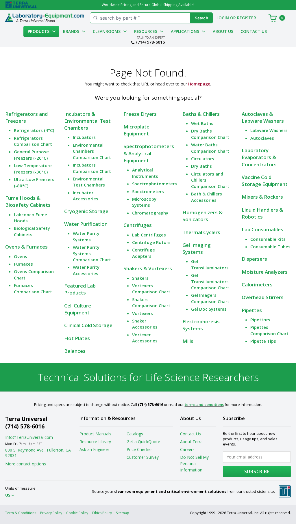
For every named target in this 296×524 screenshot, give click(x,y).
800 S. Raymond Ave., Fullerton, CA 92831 (38, 452)
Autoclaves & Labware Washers (263, 117)
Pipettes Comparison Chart (269, 330)
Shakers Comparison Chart (151, 302)
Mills (187, 341)
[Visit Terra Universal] (21, 5)
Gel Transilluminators (210, 264)
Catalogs (135, 434)
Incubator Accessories (85, 196)
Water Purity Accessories (86, 270)
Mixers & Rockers (262, 196)
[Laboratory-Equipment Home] (44, 18)
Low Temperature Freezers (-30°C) (33, 168)
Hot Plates (77, 338)
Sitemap (122, 512)
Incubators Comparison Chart (92, 168)
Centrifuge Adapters (143, 253)
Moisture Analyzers (265, 271)
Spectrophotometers (154, 184)
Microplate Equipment (136, 130)
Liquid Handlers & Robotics (262, 213)
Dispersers (254, 259)
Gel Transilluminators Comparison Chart (210, 281)
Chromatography (150, 213)
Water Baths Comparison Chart (210, 148)
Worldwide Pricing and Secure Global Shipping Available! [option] (148, 4)
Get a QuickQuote (143, 441)
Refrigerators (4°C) (34, 130)
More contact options (25, 464)
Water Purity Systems (86, 236)
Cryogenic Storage (86, 211)
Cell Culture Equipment (77, 309)
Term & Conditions (20, 512)
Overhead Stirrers (263, 297)
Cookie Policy (77, 512)
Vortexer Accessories (145, 338)
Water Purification (86, 224)
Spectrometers (148, 191)
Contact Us (253, 31)
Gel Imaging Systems (196, 248)
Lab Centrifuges (149, 235)
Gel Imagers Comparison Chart (210, 298)
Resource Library (95, 441)
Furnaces (23, 264)
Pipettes (252, 310)
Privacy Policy (51, 512)
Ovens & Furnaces (26, 246)
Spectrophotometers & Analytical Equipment (148, 153)
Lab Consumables (262, 229)
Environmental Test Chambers (89, 182)
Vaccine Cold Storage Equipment (265, 180)
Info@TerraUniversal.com (29, 437)
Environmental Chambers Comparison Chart (92, 151)
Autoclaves (262, 138)
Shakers (140, 278)
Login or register (236, 17)
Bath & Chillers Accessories (206, 197)
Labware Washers (269, 130)
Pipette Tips (263, 341)
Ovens (20, 256)
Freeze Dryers (140, 114)
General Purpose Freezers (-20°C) (31, 155)
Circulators (202, 158)
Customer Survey (143, 457)
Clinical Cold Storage (88, 325)
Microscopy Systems (144, 202)
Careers (187, 449)
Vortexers (142, 313)
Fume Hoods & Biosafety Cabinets (28, 201)
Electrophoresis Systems (201, 325)
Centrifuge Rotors (151, 242)
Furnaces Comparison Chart (33, 288)
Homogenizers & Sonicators (202, 216)
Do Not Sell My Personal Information (194, 463)
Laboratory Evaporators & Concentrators (259, 157)
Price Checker (139, 449)
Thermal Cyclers (201, 232)
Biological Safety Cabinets (32, 231)
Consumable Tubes (270, 246)
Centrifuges (137, 225)
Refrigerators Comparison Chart (33, 141)
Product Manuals (95, 434)
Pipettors (260, 319)
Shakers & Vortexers (147, 268)
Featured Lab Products (80, 289)
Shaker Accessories (145, 324)
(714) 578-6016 (150, 42)
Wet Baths (202, 123)
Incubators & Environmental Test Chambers (87, 121)
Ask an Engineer (94, 449)
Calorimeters (257, 284)
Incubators (84, 137)
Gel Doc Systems (209, 309)
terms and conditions (204, 404)
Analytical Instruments (145, 173)
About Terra (191, 441)
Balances (75, 351)
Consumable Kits (268, 239)
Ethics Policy (102, 512)
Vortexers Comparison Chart (151, 288)
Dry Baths (201, 166)
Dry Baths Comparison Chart (210, 134)
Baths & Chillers (201, 114)
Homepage (199, 84)
